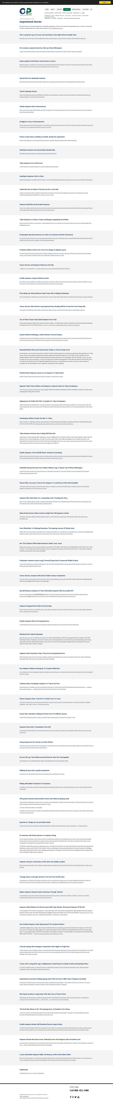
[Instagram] (73, 1097)
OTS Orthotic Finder (76, 15)
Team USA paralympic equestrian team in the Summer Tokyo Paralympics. (53, 424)
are (65, 895)
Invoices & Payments (49, 13)
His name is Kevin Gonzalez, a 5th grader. (31, 807)
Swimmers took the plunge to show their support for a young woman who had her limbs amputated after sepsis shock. (52, 81)
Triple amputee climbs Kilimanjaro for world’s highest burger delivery (39, 166)
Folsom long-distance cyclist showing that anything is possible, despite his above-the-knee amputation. (48, 140)
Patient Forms (58, 13)
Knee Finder (47, 18)
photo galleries (39, 852)
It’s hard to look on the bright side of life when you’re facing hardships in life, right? (43, 579)
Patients (66, 9)
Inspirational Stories (49, 15)
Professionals (76, 9)
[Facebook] (70, 1097)
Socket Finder (85, 15)
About (53, 9)
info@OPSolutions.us (57, 28)
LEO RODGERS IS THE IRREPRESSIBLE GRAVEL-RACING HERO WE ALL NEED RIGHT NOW (44, 761)
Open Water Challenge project (40, 846)
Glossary (82, 13)
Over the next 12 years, (26, 637)
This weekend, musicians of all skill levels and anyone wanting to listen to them (42, 895)
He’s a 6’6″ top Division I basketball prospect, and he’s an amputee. (61, 325)
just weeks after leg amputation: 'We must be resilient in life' (58, 717)
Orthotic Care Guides (67, 13)
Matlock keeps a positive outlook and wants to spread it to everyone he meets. (41, 376)
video (39, 717)
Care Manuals (76, 13)
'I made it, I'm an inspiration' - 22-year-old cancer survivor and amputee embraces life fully (45, 268)
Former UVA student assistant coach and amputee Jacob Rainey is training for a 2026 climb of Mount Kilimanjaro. (51, 51)
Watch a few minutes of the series (35, 547)
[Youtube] (78, 1097)
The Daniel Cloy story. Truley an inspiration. (32, 1073)
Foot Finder (53, 18)
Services (59, 9)
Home (46, 9)
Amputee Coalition (59, 15)
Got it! (105, 2)
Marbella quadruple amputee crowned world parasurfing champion (38, 153)
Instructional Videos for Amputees (72, 18)
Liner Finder (60, 18)
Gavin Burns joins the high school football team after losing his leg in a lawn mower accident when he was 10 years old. (53, 38)
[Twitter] (76, 1097)
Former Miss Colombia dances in (29, 717)
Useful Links (67, 15)
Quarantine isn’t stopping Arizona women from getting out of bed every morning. (42, 774)
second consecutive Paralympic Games (33, 389)
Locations (85, 9)
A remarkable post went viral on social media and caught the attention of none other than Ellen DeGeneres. (49, 624)
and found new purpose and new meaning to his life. (48, 933)
